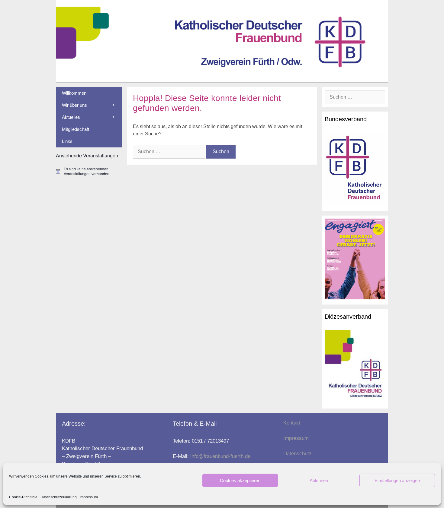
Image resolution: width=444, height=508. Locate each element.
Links (67, 141)
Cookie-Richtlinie (23, 497)
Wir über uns (74, 105)
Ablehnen (319, 480)
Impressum (89, 497)
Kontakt (292, 423)
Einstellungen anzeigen (397, 480)
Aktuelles (71, 117)
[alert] (89, 171)
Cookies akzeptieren (240, 480)
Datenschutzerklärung (58, 497)
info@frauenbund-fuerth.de (220, 456)
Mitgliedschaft (75, 129)
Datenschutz (297, 453)
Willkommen (74, 93)
